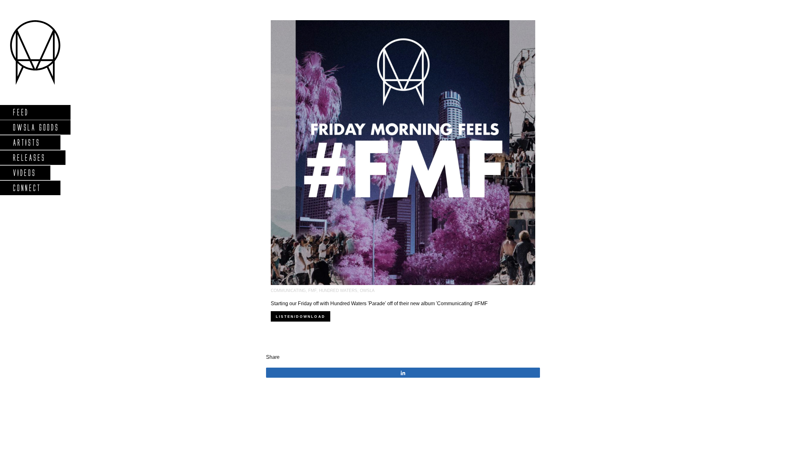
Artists (26, 142)
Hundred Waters (338, 290)
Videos (24, 172)
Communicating (288, 290)
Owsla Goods (36, 127)
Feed (21, 112)
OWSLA (367, 290)
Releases (29, 157)
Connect (27, 187)
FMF (312, 290)
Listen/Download (300, 316)
